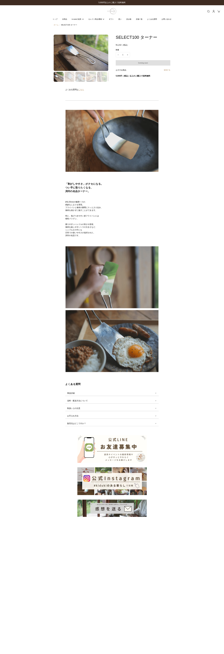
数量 (117, 50)
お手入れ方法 (72, 416)
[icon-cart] (218, 11)
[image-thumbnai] (59, 77)
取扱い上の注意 (73, 408)
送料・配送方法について (77, 401)
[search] (208, 11)
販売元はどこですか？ (76, 423)
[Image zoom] (81, 53)
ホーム (56, 25)
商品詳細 (71, 393)
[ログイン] (213, 11)
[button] (143, 63)
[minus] (118, 54)
